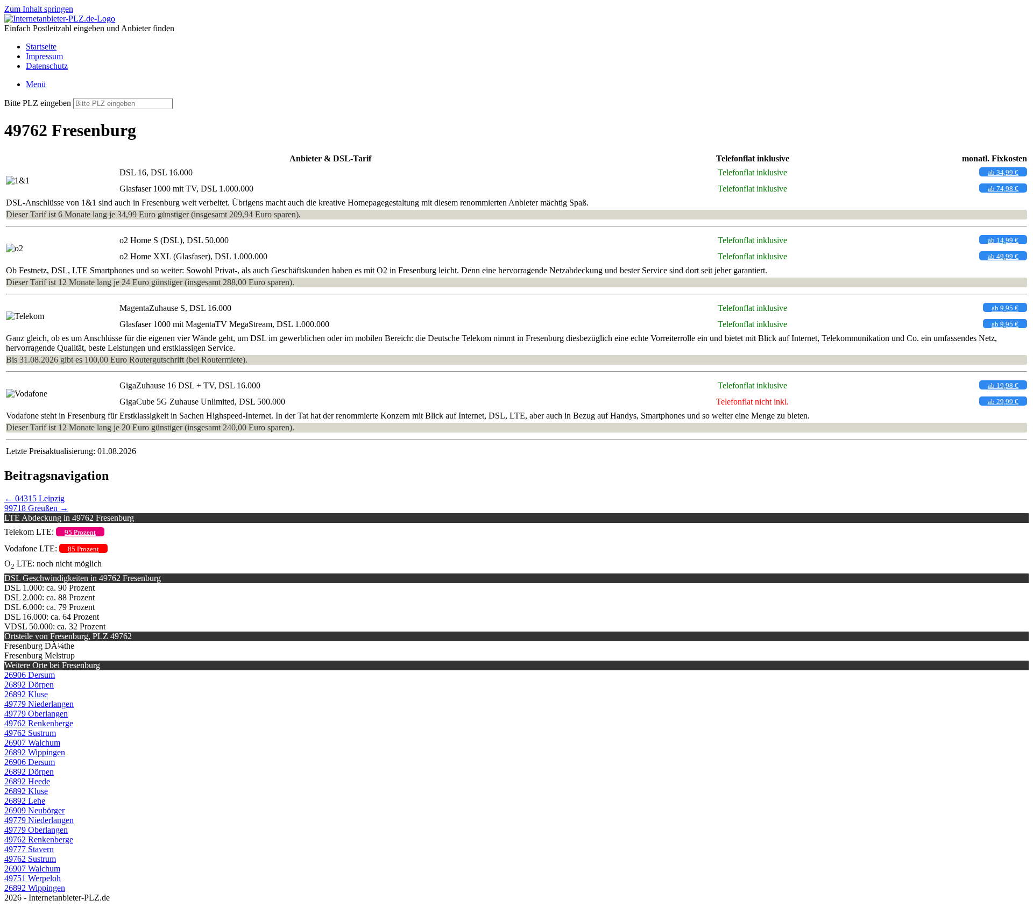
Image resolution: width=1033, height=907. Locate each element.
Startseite (41, 46)
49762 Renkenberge (38, 723)
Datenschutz (47, 65)
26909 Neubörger (34, 810)
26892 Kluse (26, 694)
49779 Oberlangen (36, 713)
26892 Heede (27, 781)
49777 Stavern (29, 849)
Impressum (44, 56)
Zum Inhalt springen (38, 8)
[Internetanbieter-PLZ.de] (59, 18)
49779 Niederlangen (39, 703)
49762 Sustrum (30, 733)
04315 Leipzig (34, 498)
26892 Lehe (24, 800)
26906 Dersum (29, 674)
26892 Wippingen (34, 752)
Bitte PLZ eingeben (37, 103)
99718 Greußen (36, 508)
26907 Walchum (32, 742)
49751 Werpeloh (32, 878)
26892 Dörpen (29, 684)
